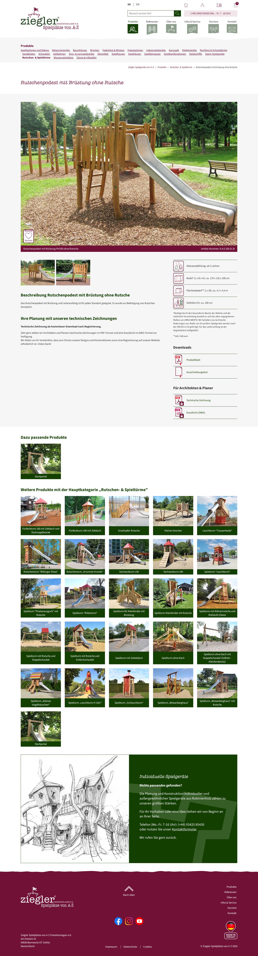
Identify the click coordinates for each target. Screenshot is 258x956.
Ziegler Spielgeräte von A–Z (141, 67)
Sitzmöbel (103, 54)
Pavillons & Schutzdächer (213, 50)
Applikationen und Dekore (35, 50)
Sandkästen (29, 54)
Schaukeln (44, 54)
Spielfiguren (118, 54)
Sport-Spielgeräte (214, 54)
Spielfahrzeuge (152, 54)
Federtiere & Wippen (113, 50)
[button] (38, 272)
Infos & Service (228, 903)
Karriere (232, 908)
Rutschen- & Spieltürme (36, 58)
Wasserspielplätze (64, 58)
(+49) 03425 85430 (199, 13)
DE (129, 4)
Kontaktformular (184, 829)
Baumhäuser (80, 50)
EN (137, 4)
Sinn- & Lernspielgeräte (82, 54)
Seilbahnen (59, 54)
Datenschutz (130, 947)
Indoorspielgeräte (156, 50)
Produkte (162, 67)
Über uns (231, 897)
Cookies (147, 947)
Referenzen (230, 892)
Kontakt (232, 913)
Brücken (95, 50)
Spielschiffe (195, 54)
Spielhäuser (134, 54)
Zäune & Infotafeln (87, 58)
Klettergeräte (189, 50)
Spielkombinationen (175, 54)
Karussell (174, 50)
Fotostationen (135, 50)
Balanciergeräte (61, 50)
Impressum (111, 947)
